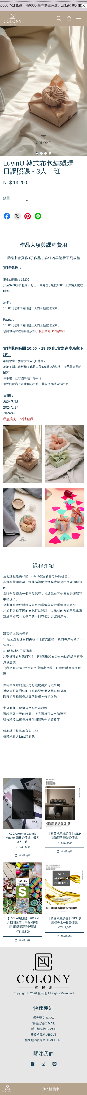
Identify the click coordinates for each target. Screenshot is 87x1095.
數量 (6, 198)
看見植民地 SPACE (43, 1029)
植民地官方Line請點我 (19, 736)
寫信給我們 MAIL (43, 1023)
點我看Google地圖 (31, 361)
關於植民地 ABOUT (43, 1034)
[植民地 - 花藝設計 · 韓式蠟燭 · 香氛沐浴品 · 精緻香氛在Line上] (54, 1065)
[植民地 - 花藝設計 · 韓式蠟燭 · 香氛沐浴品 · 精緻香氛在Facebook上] (32, 1065)
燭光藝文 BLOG (43, 1017)
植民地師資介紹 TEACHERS (43, 1040)
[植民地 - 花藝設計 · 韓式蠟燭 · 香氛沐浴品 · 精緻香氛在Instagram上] (43, 1065)
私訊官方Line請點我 (52, 331)
